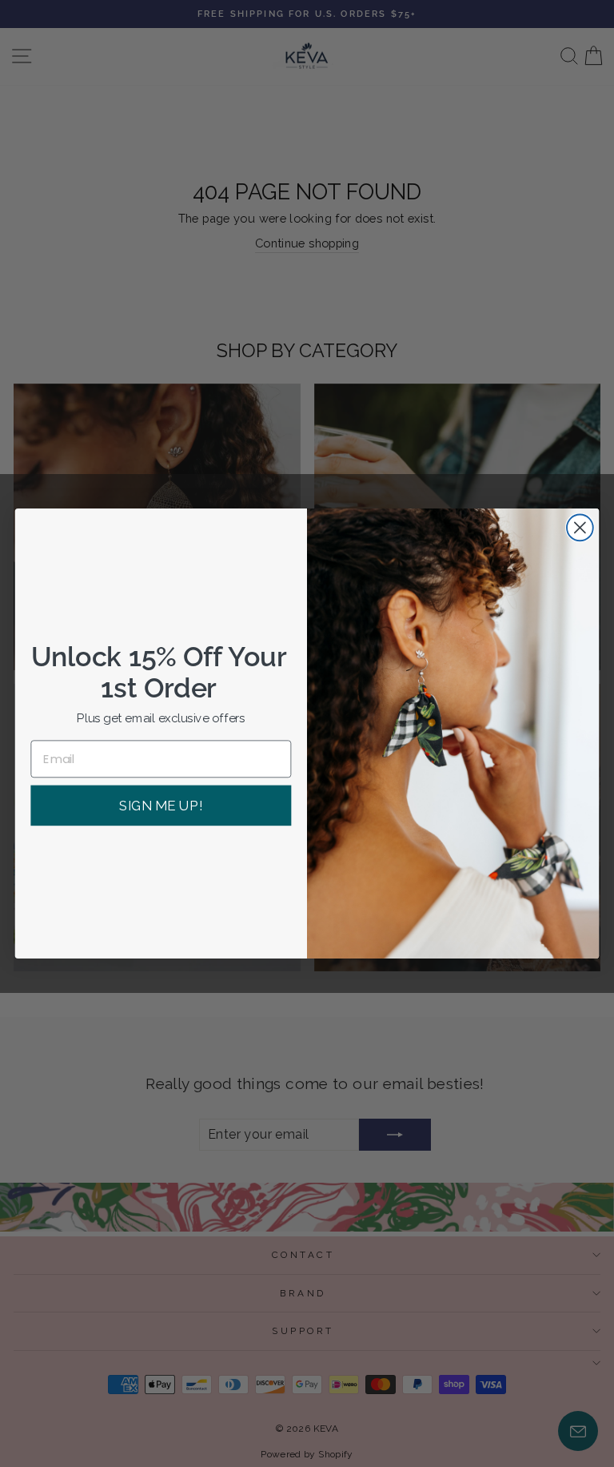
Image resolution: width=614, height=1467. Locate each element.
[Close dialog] (580, 528)
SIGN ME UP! (160, 806)
